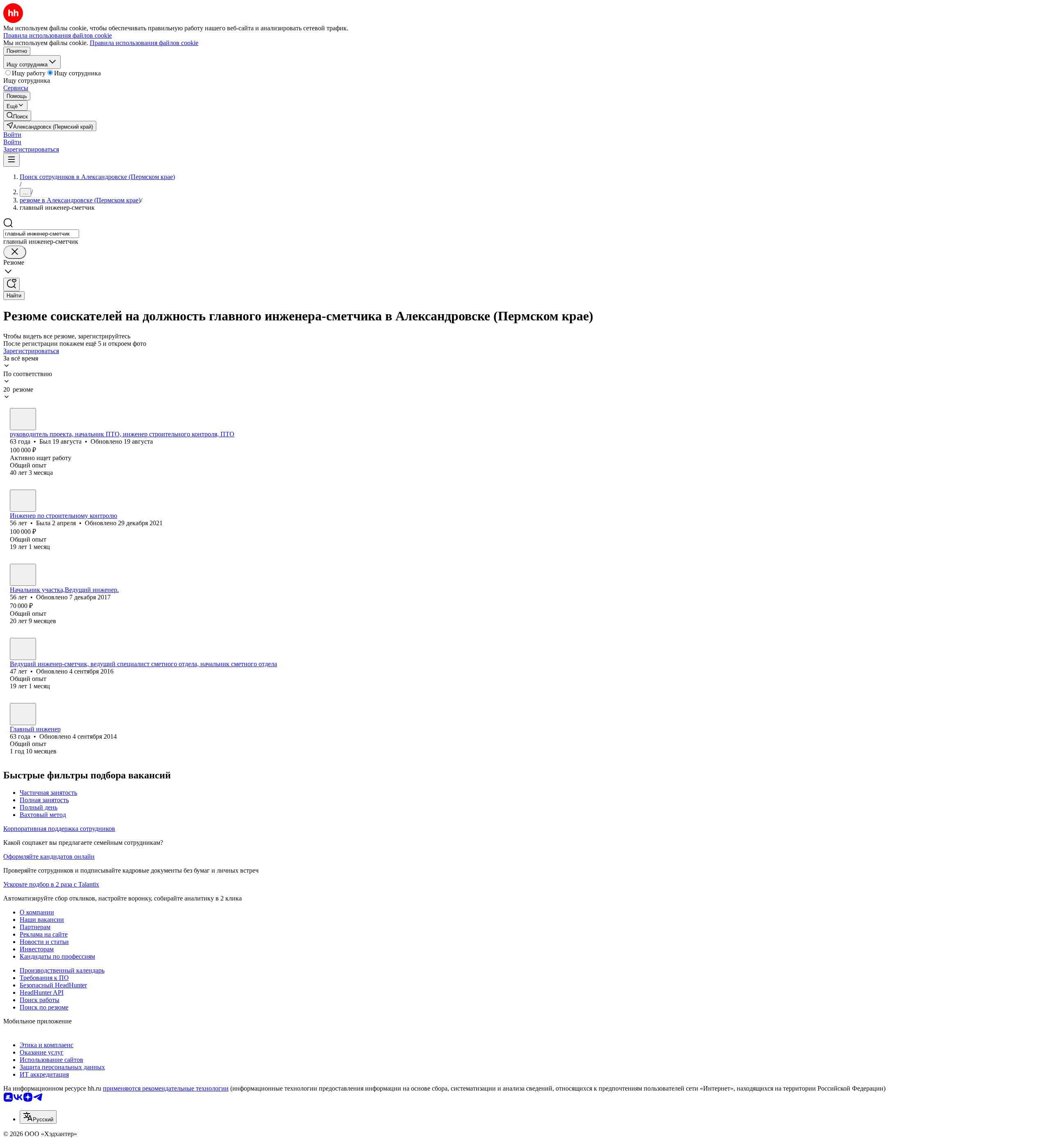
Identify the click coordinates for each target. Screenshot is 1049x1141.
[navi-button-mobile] (11, 160)
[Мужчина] (23, 419)
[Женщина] (23, 501)
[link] (17, 116)
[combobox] (41, 233)
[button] (12, 134)
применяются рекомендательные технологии (166, 1088)
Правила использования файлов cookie (144, 42)
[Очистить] (14, 252)
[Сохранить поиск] (11, 284)
